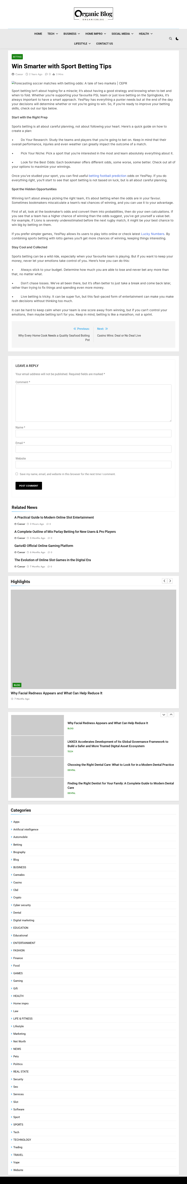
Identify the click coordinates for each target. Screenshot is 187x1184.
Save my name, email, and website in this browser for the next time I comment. (68, 474)
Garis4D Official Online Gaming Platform (43, 546)
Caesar (19, 74)
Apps (16, 822)
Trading (17, 1147)
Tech (50, 33)
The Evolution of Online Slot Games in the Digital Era (52, 560)
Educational (20, 935)
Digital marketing (23, 920)
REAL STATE (21, 1071)
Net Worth (19, 1041)
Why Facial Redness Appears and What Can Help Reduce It (56, 693)
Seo (15, 1086)
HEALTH (144, 33)
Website (21, 458)
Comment (23, 382)
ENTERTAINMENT (24, 943)
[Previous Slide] (164, 580)
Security (18, 1079)
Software (18, 1109)
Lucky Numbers (152, 234)
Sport (16, 1117)
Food (16, 965)
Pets (16, 1056)
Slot (15, 1102)
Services (18, 1094)
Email (20, 443)
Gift (15, 988)
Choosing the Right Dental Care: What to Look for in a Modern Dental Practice (121, 764)
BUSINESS (70, 33)
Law (15, 1011)
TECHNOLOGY (22, 1139)
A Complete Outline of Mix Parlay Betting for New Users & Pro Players (65, 532)
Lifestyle (80, 43)
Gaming (18, 980)
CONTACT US (104, 43)
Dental (71, 770)
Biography (19, 852)
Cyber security (22, 905)
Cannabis (19, 874)
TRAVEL (18, 1155)
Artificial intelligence (25, 829)
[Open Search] (170, 38)
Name (20, 427)
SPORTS (18, 1124)
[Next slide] (170, 580)
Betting (17, 56)
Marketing (19, 1033)
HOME (38, 33)
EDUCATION (20, 927)
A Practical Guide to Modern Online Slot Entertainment (54, 517)
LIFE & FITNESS (23, 1018)
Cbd (15, 890)
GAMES (18, 973)
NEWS (17, 1049)
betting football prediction (107, 176)
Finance (18, 958)
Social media (121, 33)
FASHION (19, 950)
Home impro (93, 33)
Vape (16, 1162)
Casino (17, 882)
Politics (18, 1064)
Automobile (20, 837)
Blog (17, 685)
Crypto (17, 897)
